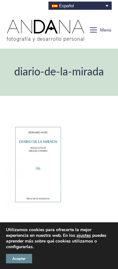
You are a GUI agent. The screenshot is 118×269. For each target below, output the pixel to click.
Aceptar (19, 258)
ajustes (83, 235)
